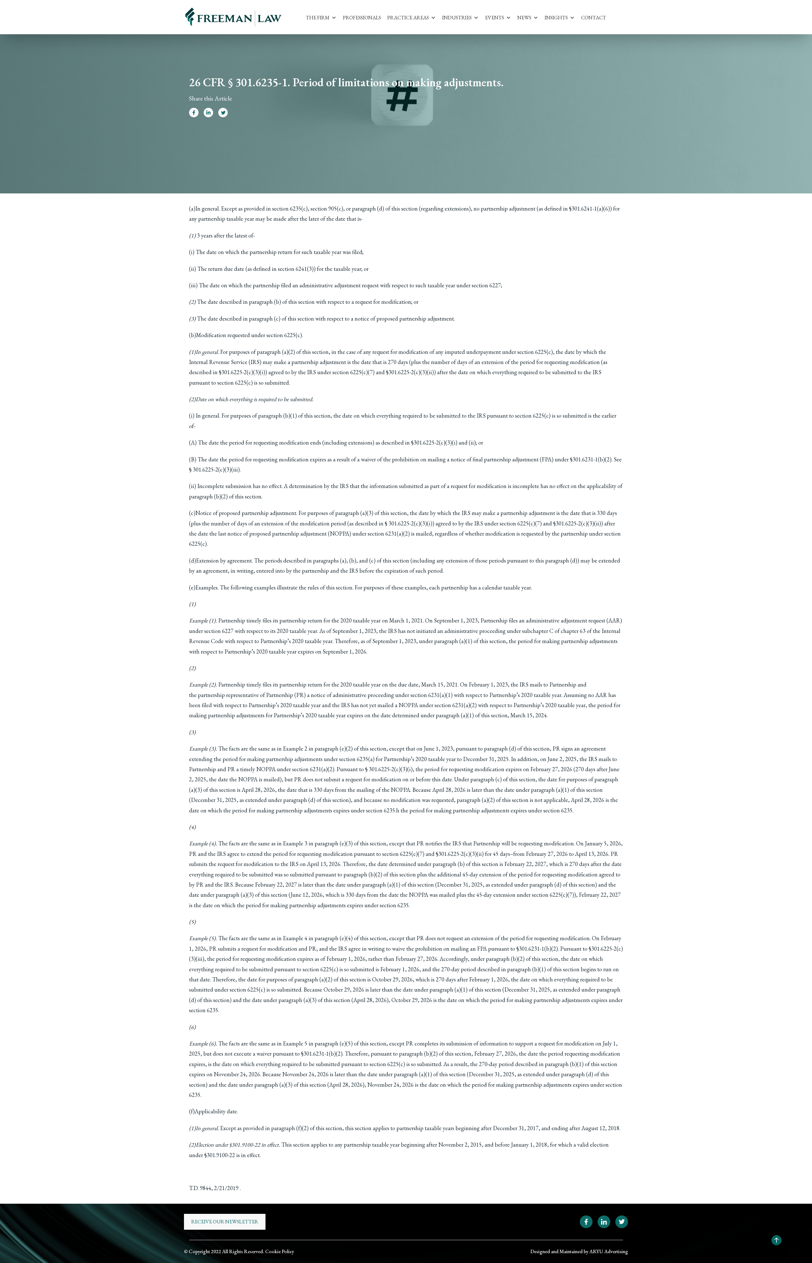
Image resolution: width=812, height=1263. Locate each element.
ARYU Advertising (608, 1251)
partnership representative (228, 695)
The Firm (318, 17)
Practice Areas (408, 17)
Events (494, 17)
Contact (593, 17)
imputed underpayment (473, 351)
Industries (457, 17)
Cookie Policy (279, 1251)
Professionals (362, 17)
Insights (556, 17)
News (524, 17)
